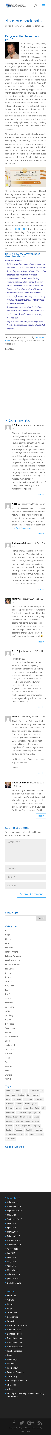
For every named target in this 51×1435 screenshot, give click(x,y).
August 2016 (12, 1249)
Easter (8, 943)
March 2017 (12, 1231)
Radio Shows (12, 1368)
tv (26, 1134)
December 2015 (14, 1282)
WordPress (25, 1431)
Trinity (8, 1062)
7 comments (38, 26)
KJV (29, 1112)
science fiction (11, 1036)
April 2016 (11, 1266)
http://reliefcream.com (22, 528)
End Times (9, 947)
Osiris (17, 1126)
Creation (21, 1095)
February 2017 (13, 1236)
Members (11, 1363)
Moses (36, 1117)
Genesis (19, 1104)
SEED (7, 1040)
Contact (10, 1321)
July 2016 (11, 1253)
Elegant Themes (24, 1428)
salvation (9, 1032)
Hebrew (9, 1108)
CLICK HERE (21, 229)
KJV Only (9, 994)
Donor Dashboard (15, 1338)
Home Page (12, 1359)
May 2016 (11, 1261)
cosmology (10, 1095)
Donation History (14, 1333)
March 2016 (12, 1270)
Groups (10, 1355)
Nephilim (9, 1002)
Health (8, 977)
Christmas (9, 939)
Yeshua (32, 1134)
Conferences (12, 1317)
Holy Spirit (9, 985)
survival (8, 1053)
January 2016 (12, 1278)
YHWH (8, 1079)
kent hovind (21, 1112)
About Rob (11, 1295)
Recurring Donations (16, 1372)
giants (27, 1104)
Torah (7, 1057)
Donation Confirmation (17, 1325)
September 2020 (14, 1210)
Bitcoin (10, 1304)
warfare (8, 1075)
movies (8, 998)
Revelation (9, 1024)
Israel (7, 990)
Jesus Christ (34, 1108)
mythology (19, 1121)
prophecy (9, 1015)
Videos (8, 1070)
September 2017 (14, 1219)
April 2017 (11, 1227)
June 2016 (11, 1257)
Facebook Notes (12, 960)
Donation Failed (14, 1329)
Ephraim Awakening (13, 956)
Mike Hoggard (25, 1117)
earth (8, 1099)
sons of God (11, 1134)
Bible (7, 930)
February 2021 (13, 1202)
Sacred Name (11, 1028)
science (39, 1130)
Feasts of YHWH (12, 964)
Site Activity (12, 1376)
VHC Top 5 (11, 1384)
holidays (8, 981)
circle (25, 1090)
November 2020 (14, 1206)
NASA (27, 1121)
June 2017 (11, 1223)
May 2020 (11, 1215)
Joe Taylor (10, 1112)
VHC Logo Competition (17, 1380)
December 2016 (14, 1240)
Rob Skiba (29, 1130)
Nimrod (9, 1126)
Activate (10, 1300)
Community (12, 1312)
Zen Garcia (10, 1139)
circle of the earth (36, 1090)
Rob (9, 26)
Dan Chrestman (33, 1095)
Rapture (8, 1019)
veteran (8, 1066)
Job (43, 1108)
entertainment (11, 951)
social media (10, 1045)
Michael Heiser (12, 1117)
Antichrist (9, 1090)
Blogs (28, 26)
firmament (39, 1099)
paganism (9, 1007)
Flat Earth (9, 968)
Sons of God (10, 1049)
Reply (41, 494)
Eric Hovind (28, 1099)
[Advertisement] (25, 382)
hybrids (18, 1108)
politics (8, 1011)
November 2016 (14, 1244)
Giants (8, 973)
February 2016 (13, 1274)
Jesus (26, 1108)
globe (34, 1104)
